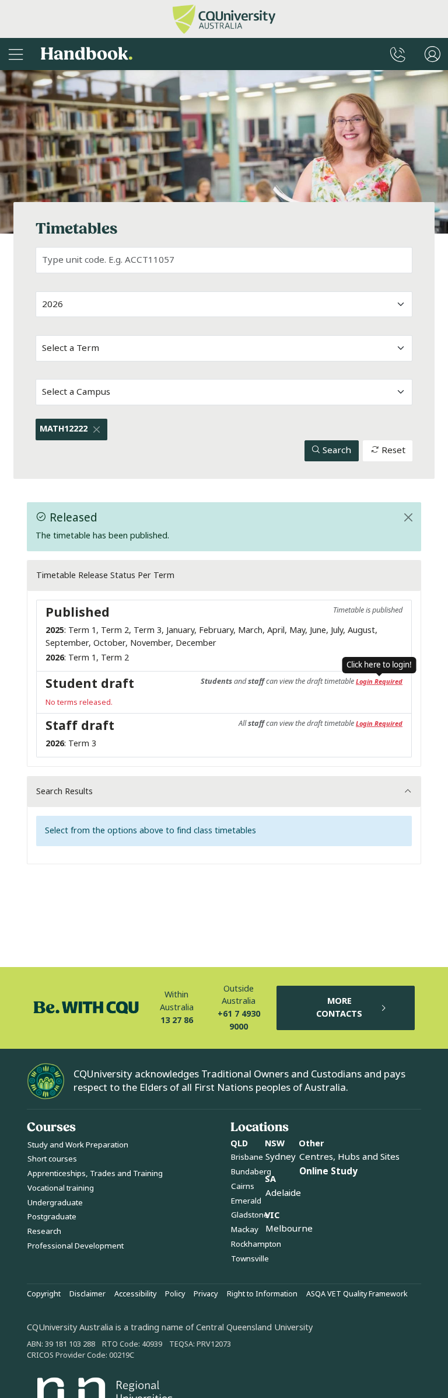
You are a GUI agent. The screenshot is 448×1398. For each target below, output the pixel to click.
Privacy (206, 1294)
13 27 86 (176, 1020)
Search (335, 450)
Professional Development (75, 1245)
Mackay (244, 1229)
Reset (392, 450)
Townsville (250, 1258)
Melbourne (289, 1228)
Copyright (44, 1294)
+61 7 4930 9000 (239, 1020)
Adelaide (283, 1193)
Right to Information (262, 1294)
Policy (175, 1294)
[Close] (96, 429)
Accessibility (135, 1294)
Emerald (246, 1200)
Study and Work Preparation (77, 1144)
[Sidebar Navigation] (16, 54)
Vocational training (60, 1188)
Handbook (86, 54)
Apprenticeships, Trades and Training (95, 1173)
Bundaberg (251, 1171)
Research (44, 1231)
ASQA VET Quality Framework (357, 1294)
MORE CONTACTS (339, 1007)
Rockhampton (256, 1244)
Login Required (379, 681)
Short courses (52, 1158)
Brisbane (247, 1157)
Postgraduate (51, 1216)
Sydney (280, 1156)
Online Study (328, 1171)
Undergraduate (55, 1202)
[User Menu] (432, 54)
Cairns (242, 1186)
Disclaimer (87, 1294)
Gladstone (249, 1214)
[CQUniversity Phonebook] (398, 54)
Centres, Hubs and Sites (349, 1156)
